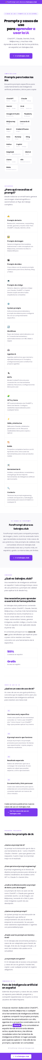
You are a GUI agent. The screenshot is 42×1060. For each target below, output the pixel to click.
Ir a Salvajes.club (22, 56)
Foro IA (17, 1025)
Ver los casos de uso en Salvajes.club (19, 812)
